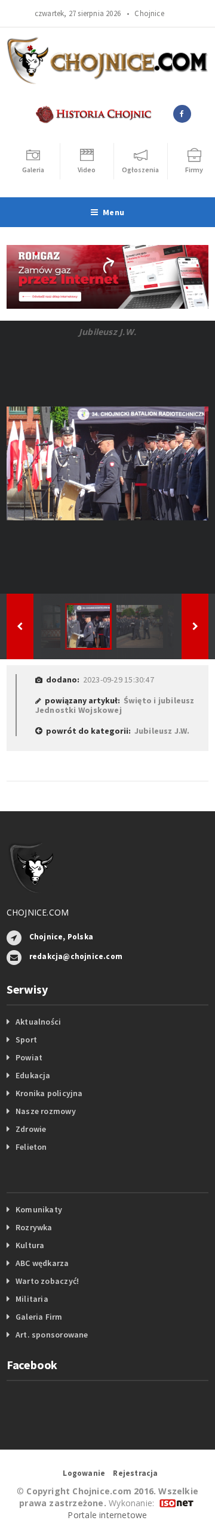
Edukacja (33, 1075)
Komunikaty (39, 1209)
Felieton (31, 1146)
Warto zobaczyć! (47, 1281)
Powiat (29, 1057)
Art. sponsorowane (52, 1334)
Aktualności (38, 1021)
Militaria (32, 1298)
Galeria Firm (39, 1316)
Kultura (30, 1245)
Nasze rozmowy (46, 1111)
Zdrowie (31, 1129)
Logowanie (84, 1473)
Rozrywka (34, 1227)
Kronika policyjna (49, 1093)
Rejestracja (135, 1473)
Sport (26, 1039)
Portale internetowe (107, 1515)
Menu (113, 212)
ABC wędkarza (42, 1263)
